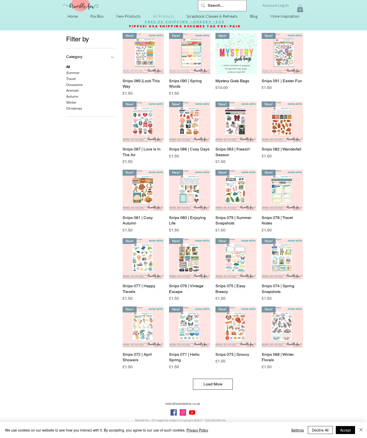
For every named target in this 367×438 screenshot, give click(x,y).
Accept (345, 430)
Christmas (74, 108)
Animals (72, 90)
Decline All (320, 430)
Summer (73, 73)
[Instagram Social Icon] (183, 412)
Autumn (72, 96)
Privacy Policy (197, 430)
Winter (71, 102)
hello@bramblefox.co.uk (183, 404)
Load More (212, 384)
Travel (71, 79)
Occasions (74, 85)
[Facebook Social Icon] (174, 412)
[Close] (361, 430)
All (68, 67)
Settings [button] (297, 430)
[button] (300, 8)
